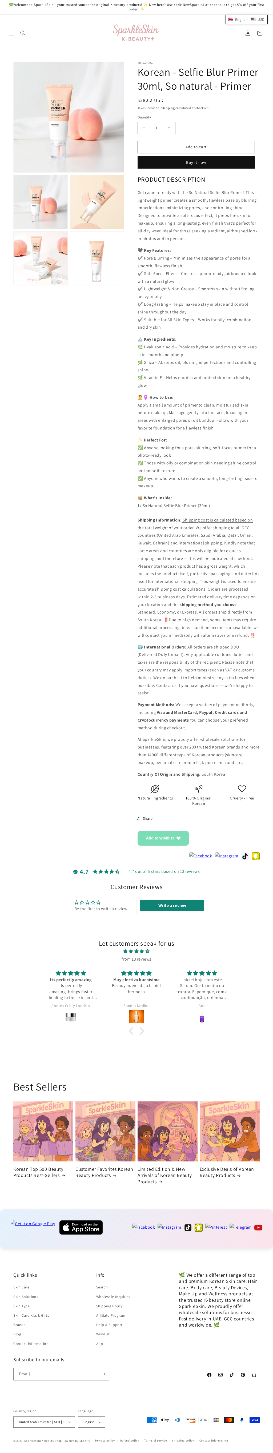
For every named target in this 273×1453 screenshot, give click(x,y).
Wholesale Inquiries (113, 1296)
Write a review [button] (172, 905)
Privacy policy (105, 1440)
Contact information (31, 1343)
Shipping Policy (109, 1306)
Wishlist (103, 1334)
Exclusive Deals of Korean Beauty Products (227, 1172)
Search (102, 1287)
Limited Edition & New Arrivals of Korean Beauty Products (165, 1175)
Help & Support (109, 1324)
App (99, 1343)
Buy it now (196, 162)
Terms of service (155, 1440)
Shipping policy (183, 1440)
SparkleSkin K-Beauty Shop (43, 1441)
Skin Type (21, 1306)
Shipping (168, 108)
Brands (19, 1324)
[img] (136, 952)
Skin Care (21, 1287)
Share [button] (148, 818)
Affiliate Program (111, 1315)
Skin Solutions (25, 1296)
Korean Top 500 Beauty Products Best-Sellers (38, 1172)
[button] (11, 33)
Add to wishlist (160, 838)
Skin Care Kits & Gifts (31, 1315)
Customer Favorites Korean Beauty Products (104, 1172)
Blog (17, 1334)
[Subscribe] (103, 1374)
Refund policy (129, 1440)
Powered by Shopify (76, 1441)
